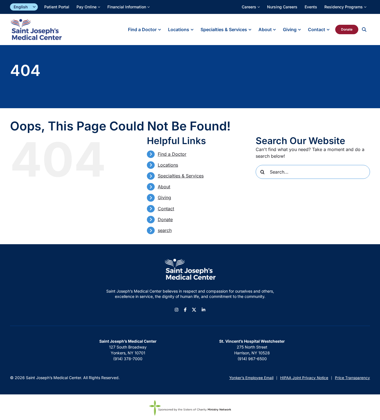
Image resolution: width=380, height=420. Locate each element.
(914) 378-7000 (127, 358)
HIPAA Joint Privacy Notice (304, 377)
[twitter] (194, 310)
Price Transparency (352, 377)
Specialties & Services (181, 176)
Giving (164, 197)
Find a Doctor (172, 154)
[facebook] (185, 310)
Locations (168, 165)
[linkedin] (203, 310)
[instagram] (176, 310)
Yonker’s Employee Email (251, 377)
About (164, 186)
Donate (165, 219)
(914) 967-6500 (252, 358)
